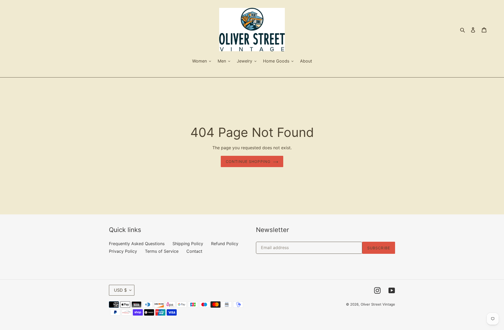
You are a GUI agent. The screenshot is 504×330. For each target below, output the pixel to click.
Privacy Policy (123, 251)
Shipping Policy (187, 243)
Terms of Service (161, 251)
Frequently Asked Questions (137, 243)
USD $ (120, 290)
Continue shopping (248, 161)
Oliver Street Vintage (378, 304)
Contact (194, 251)
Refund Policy (224, 243)
